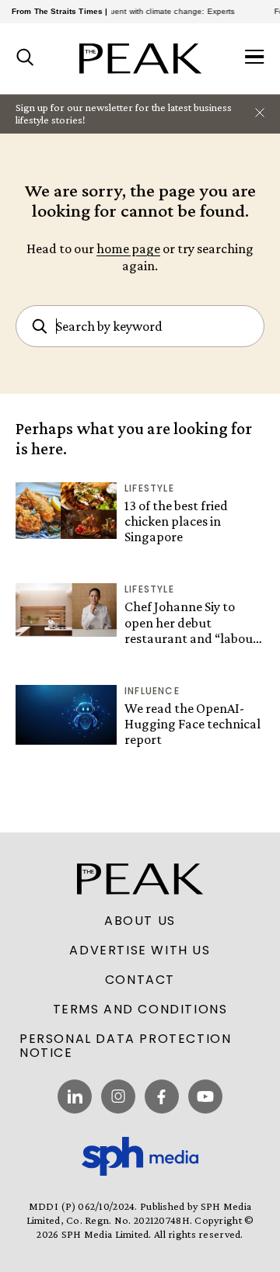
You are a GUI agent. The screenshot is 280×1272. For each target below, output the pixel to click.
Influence (152, 690)
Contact (140, 980)
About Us (140, 921)
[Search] (25, 58)
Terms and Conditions (140, 1010)
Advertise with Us (139, 950)
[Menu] (254, 58)
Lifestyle (149, 488)
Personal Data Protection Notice (125, 1046)
